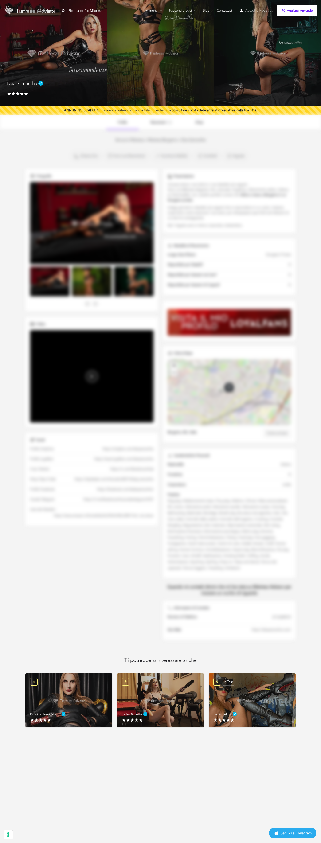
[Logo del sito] (31, 10)
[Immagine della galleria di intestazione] (53, 53)
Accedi (250, 10)
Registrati (266, 10)
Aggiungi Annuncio (300, 10)
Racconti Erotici (180, 10)
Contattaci (224, 10)
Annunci (152, 10)
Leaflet (261, 423)
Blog (206, 10)
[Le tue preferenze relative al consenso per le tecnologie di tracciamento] (8, 834)
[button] (229, 387)
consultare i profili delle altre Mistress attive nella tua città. (214, 110)
